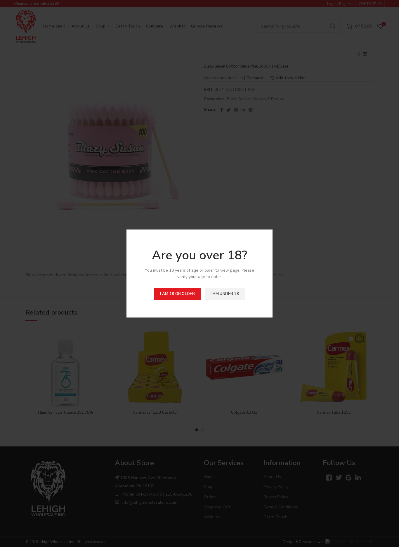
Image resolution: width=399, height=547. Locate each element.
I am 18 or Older (177, 293)
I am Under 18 (225, 293)
